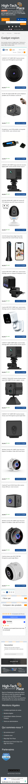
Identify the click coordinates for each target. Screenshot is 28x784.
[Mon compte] (8, 26)
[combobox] (13, 22)
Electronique (9, 33)
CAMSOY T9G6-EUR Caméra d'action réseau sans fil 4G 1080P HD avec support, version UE (14, 380)
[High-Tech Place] (14, 2)
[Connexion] (19, 26)
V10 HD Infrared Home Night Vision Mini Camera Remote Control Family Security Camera (12, 237)
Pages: (4, 592)
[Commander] (15, 26)
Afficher (20, 49)
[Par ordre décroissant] (24, 52)
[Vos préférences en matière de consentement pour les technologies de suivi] (25, 781)
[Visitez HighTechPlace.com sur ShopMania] (6, 754)
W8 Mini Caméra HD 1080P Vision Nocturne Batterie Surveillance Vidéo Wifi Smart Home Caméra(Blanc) (13, 451)
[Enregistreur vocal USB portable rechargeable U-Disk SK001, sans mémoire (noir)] (14, 144)
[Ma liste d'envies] (12, 26)
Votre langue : (6, 29)
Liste (13, 50)
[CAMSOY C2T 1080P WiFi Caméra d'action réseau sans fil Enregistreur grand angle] (14, 73)
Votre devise (16, 29)
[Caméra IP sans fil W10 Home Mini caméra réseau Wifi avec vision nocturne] (14, 500)
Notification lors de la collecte (11, 782)
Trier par (14, 52)
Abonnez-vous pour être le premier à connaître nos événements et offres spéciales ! (13, 649)
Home (3, 33)
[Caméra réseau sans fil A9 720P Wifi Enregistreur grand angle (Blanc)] (14, 571)
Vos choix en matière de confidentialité (15, 779)
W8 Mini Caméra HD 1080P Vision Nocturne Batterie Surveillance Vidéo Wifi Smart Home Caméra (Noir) (13, 522)
